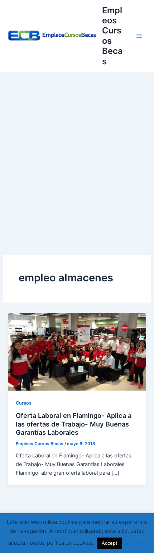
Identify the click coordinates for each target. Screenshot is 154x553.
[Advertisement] (77, 153)
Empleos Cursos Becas (112, 35)
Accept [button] (109, 543)
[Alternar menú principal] (139, 35)
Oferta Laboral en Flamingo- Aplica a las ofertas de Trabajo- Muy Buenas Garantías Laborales (73, 423)
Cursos (24, 403)
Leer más (134, 542)
